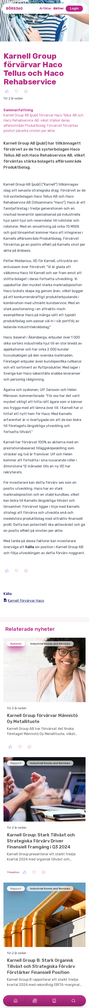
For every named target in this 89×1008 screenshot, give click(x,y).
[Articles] (34, 1001)
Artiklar (46, 8)
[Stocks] (54, 1001)
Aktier (58, 8)
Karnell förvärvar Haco (26, 601)
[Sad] (25, 91)
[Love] (16, 91)
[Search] (73, 1001)
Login (74, 8)
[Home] (15, 1001)
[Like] (6, 91)
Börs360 (14, 8)
